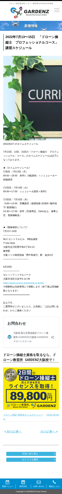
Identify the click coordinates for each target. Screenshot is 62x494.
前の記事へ (14, 431)
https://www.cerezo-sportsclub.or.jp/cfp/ (23, 282)
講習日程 (23, 486)
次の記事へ (48, 431)
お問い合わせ (38, 486)
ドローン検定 (10, 414)
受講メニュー (7, 486)
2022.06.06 (53, 414)
